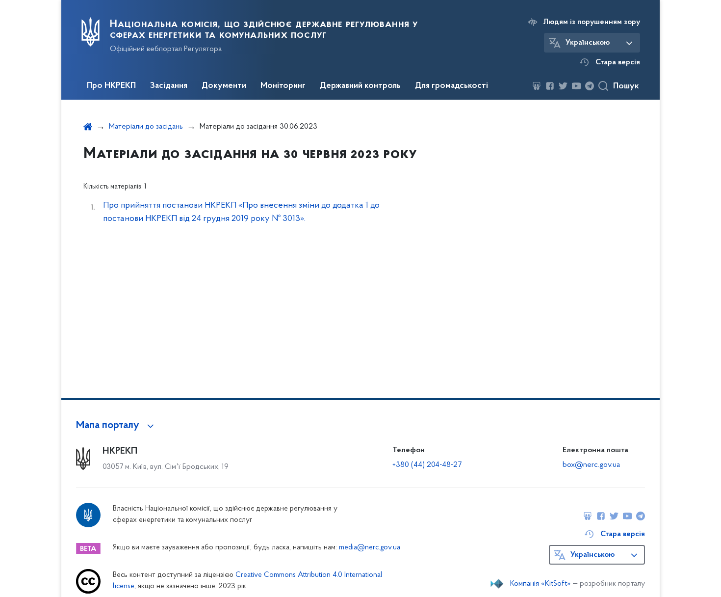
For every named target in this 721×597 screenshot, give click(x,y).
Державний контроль (360, 85)
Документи (224, 85)
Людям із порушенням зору (591, 22)
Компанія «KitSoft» (540, 584)
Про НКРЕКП (111, 85)
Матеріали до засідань (146, 127)
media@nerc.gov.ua (369, 547)
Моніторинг (283, 85)
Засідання (168, 85)
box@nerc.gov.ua (591, 465)
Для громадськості (451, 85)
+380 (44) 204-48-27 (427, 465)
